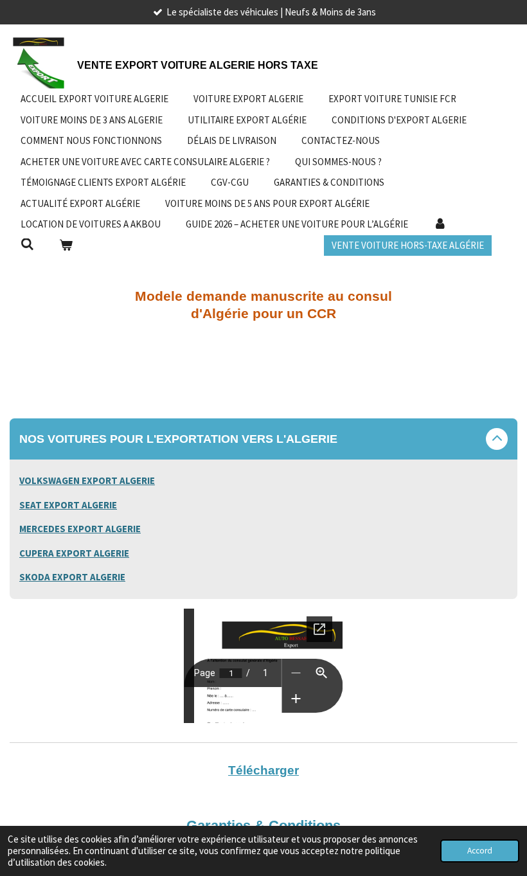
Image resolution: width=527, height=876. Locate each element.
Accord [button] (479, 850)
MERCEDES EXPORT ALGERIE (80, 529)
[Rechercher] (27, 244)
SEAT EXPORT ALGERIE (68, 505)
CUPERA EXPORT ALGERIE (74, 553)
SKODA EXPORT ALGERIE (72, 577)
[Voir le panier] (65, 245)
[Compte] (439, 224)
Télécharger (263, 770)
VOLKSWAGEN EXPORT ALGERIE (87, 480)
